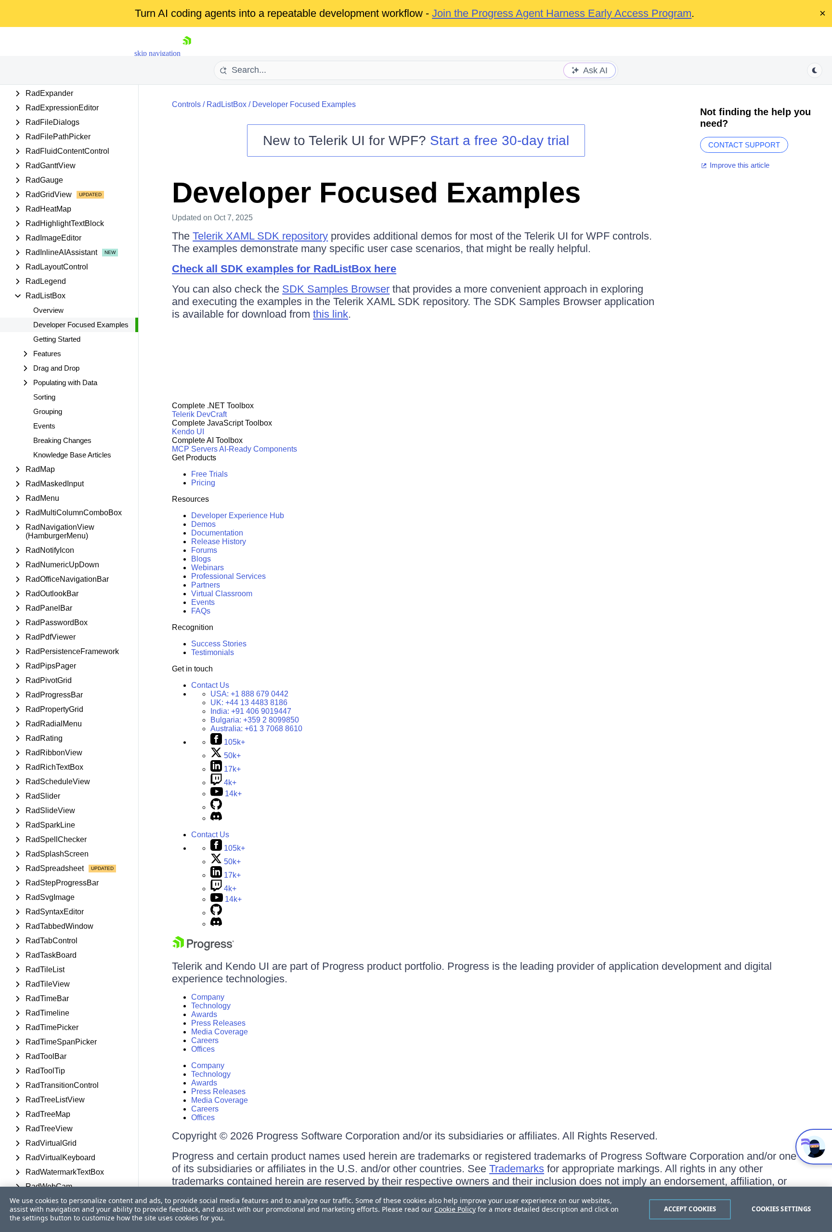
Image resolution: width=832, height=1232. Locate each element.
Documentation (217, 533)
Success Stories (219, 644)
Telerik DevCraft (199, 414)
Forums (204, 550)
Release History (218, 541)
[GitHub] (216, 807)
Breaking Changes (62, 440)
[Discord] (216, 818)
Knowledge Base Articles (72, 455)
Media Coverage (219, 1032)
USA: (249, 694)
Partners (205, 585)
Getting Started (56, 339)
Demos (203, 524)
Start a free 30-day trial (499, 140)
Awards (204, 1014)
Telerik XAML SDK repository (260, 236)
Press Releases (218, 1023)
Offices (203, 1049)
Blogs (201, 559)
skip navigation (157, 53)
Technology (211, 1006)
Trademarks (516, 1169)
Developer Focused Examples (81, 325)
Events (44, 426)
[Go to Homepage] (186, 53)
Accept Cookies (690, 1209)
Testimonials (212, 652)
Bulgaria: (254, 720)
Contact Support (744, 145)
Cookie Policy (455, 1209)
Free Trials (209, 474)
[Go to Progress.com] (203, 948)
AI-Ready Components (258, 449)
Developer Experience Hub (237, 515)
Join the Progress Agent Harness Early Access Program (561, 13)
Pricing (203, 483)
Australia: (256, 728)
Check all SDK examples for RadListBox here (284, 269)
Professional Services (228, 576)
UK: (248, 702)
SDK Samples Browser (336, 289)
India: (250, 711)
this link (330, 314)
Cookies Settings (781, 1209)
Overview (48, 310)
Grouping (47, 411)
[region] (416, 1209)
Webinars (207, 567)
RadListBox (227, 104)
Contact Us (210, 685)
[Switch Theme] (814, 70)
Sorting (44, 397)
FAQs (200, 611)
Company (207, 997)
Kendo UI (188, 432)
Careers (205, 1040)
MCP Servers (195, 449)
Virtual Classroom (221, 593)
